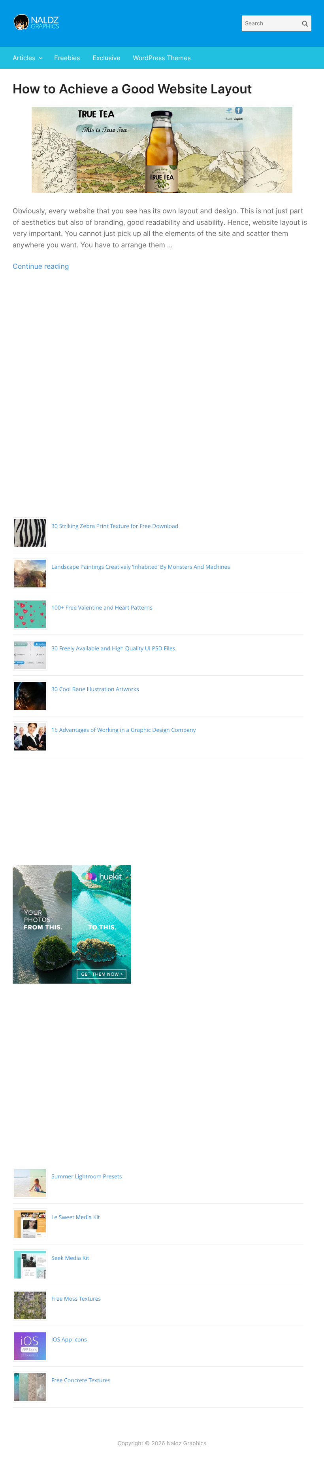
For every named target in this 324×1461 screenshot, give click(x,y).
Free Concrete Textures (80, 1380)
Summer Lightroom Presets (86, 1176)
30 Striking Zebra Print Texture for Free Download (114, 526)
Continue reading (41, 266)
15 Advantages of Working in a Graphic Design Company (123, 730)
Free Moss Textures (76, 1299)
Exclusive (106, 58)
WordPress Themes (162, 58)
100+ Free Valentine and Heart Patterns (102, 608)
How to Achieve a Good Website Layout (132, 89)
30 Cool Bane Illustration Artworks (95, 689)
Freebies (67, 58)
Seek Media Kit (70, 1258)
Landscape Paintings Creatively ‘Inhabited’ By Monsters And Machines (140, 567)
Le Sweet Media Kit (75, 1217)
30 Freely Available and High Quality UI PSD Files (113, 648)
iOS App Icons (69, 1339)
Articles (24, 58)
